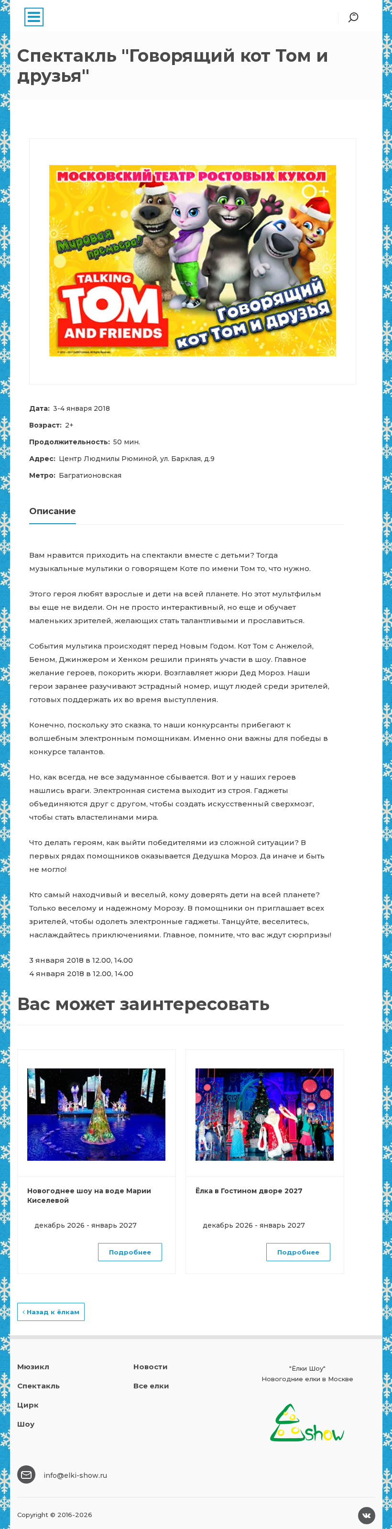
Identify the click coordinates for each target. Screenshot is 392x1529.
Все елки (151, 1385)
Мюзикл (33, 1366)
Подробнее (130, 1252)
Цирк (28, 1404)
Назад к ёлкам (52, 1312)
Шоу (25, 1424)
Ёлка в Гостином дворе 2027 (249, 1191)
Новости (150, 1366)
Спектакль (38, 1385)
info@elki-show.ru (75, 1475)
